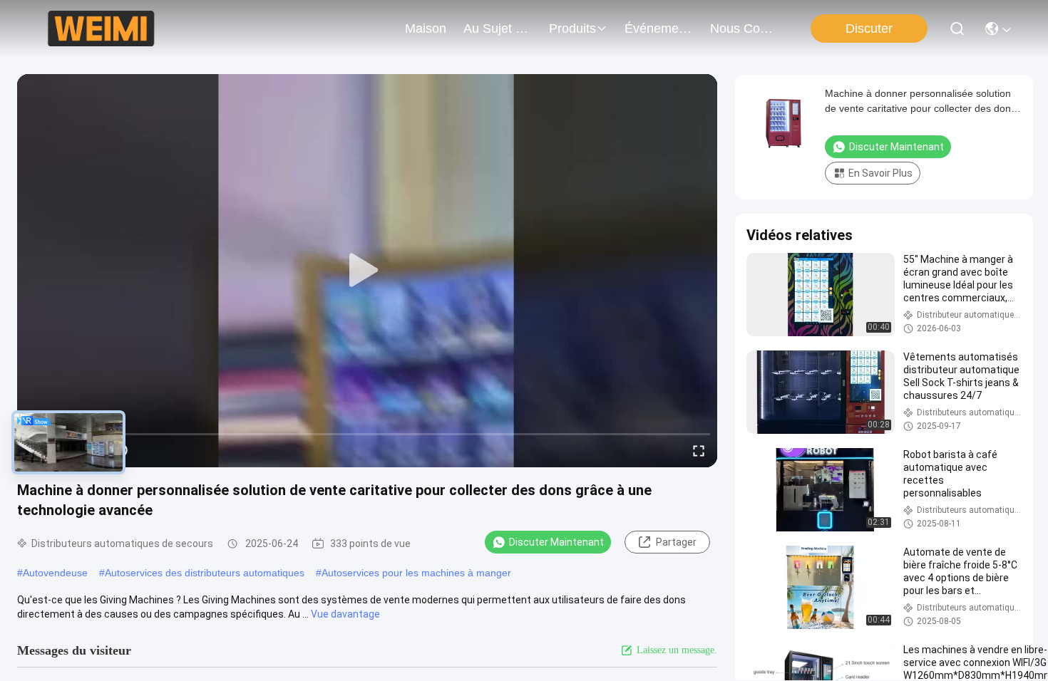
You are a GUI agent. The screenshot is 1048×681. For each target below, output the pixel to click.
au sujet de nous (497, 28)
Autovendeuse (55, 572)
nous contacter (744, 28)
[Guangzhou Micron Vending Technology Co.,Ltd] (101, 28)
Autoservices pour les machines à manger (416, 572)
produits (572, 28)
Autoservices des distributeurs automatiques (204, 572)
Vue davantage (345, 614)
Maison (425, 28)
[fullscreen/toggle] (698, 450)
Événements (659, 28)
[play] (367, 270)
